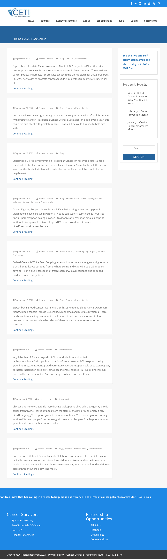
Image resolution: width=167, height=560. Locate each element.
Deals (31, 21)
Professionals (81, 58)
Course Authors (99, 539)
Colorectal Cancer (21, 202)
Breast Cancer (72, 198)
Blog (121, 21)
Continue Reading (24, 88)
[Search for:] (139, 148)
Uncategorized (65, 349)
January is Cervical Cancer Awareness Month (138, 126)
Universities (97, 534)
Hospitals (96, 529)
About (86, 21)
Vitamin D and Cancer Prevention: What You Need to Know (138, 98)
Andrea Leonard (46, 58)
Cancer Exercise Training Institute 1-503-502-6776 (94, 554)
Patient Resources (66, 21)
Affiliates (95, 525)
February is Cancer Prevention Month (138, 112)
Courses (45, 21)
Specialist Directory (22, 520)
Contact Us (150, 21)
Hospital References (23, 534)
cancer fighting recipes (91, 198)
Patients (69, 58)
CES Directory (104, 21)
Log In (134, 21)
